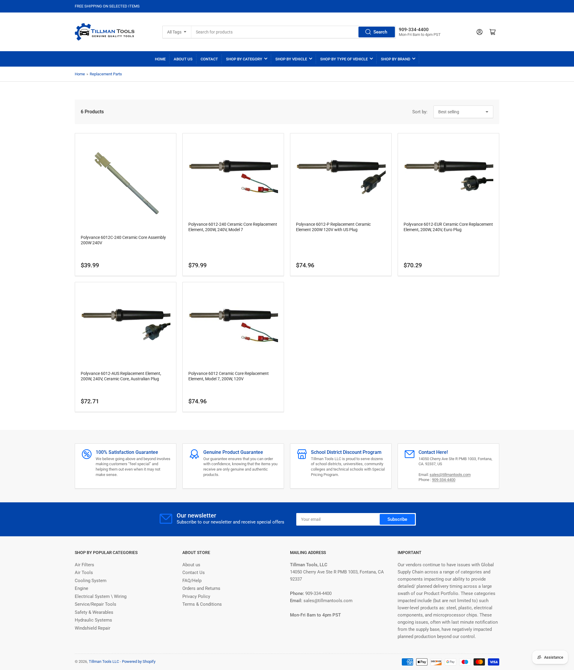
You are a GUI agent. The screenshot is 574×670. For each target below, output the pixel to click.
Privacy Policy (196, 596)
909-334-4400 (443, 479)
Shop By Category (244, 59)
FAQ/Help (191, 580)
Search (380, 32)
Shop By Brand (395, 59)
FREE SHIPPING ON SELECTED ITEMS (107, 6)
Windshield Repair (92, 628)
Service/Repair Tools (95, 604)
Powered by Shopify (138, 661)
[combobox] (293, 32)
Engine (81, 588)
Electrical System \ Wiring (100, 596)
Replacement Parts (106, 74)
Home (160, 59)
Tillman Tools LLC (104, 661)
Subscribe (397, 519)
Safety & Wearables (94, 612)
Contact (209, 59)
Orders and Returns (201, 588)
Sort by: (420, 112)
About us (191, 564)
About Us (183, 59)
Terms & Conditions (202, 604)
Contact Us (193, 572)
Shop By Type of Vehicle (344, 59)
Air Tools (84, 572)
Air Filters (84, 564)
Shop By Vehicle (291, 59)
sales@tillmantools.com (450, 474)
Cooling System (90, 580)
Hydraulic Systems (93, 620)
